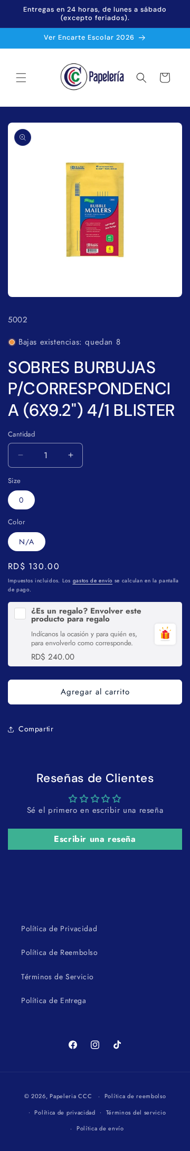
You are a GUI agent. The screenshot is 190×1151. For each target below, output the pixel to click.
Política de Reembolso (59, 952)
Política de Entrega (53, 1000)
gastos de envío (93, 580)
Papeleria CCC (71, 1096)
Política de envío (100, 1128)
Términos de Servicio (57, 976)
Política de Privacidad (59, 928)
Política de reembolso (135, 1096)
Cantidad (21, 434)
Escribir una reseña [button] (95, 839)
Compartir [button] (35, 728)
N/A (26, 541)
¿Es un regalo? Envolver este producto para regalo (86, 615)
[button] (21, 77)
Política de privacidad (64, 1112)
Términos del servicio (136, 1112)
